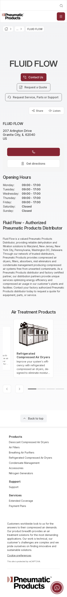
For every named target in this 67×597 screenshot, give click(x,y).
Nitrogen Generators (21, 473)
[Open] (61, 16)
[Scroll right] (19, 389)
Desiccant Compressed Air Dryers (29, 442)
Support (13, 487)
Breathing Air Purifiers (21, 452)
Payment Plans (17, 505)
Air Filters (14, 447)
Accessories (16, 468)
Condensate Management (24, 462)
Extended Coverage (21, 500)
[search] (61, 6)
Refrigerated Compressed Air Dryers (30, 457)
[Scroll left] (7, 389)
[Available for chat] (57, 588)
